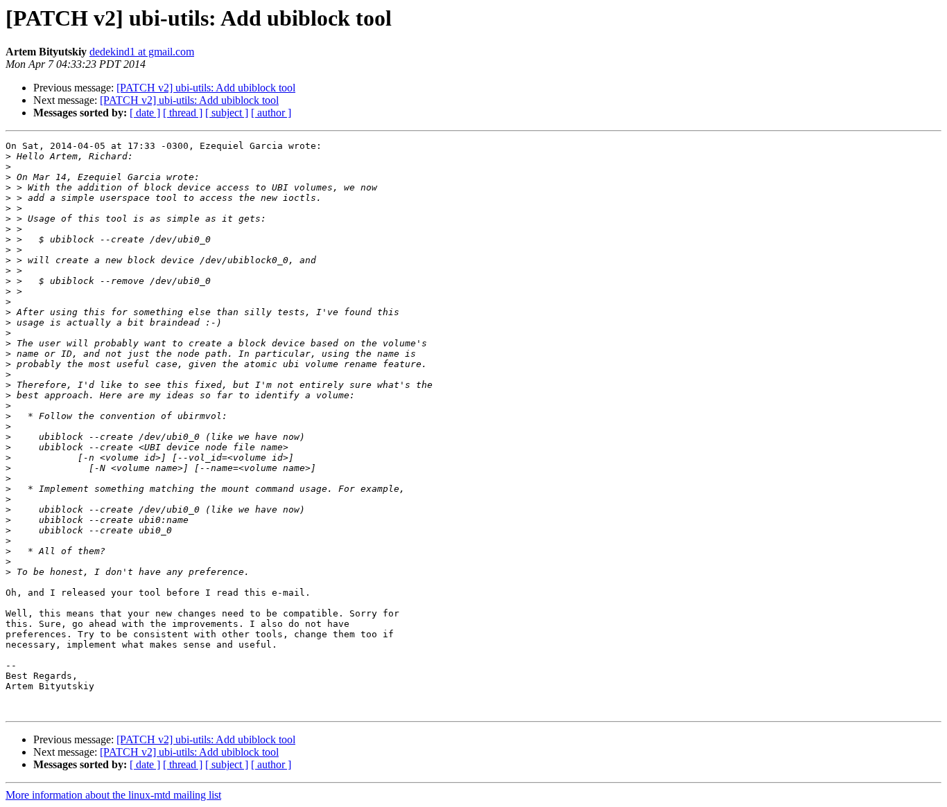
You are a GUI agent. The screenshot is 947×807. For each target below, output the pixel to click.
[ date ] (145, 112)
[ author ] (271, 112)
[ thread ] (182, 112)
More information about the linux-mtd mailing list (113, 795)
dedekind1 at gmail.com (141, 51)
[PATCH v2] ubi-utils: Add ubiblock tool (205, 88)
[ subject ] (226, 112)
